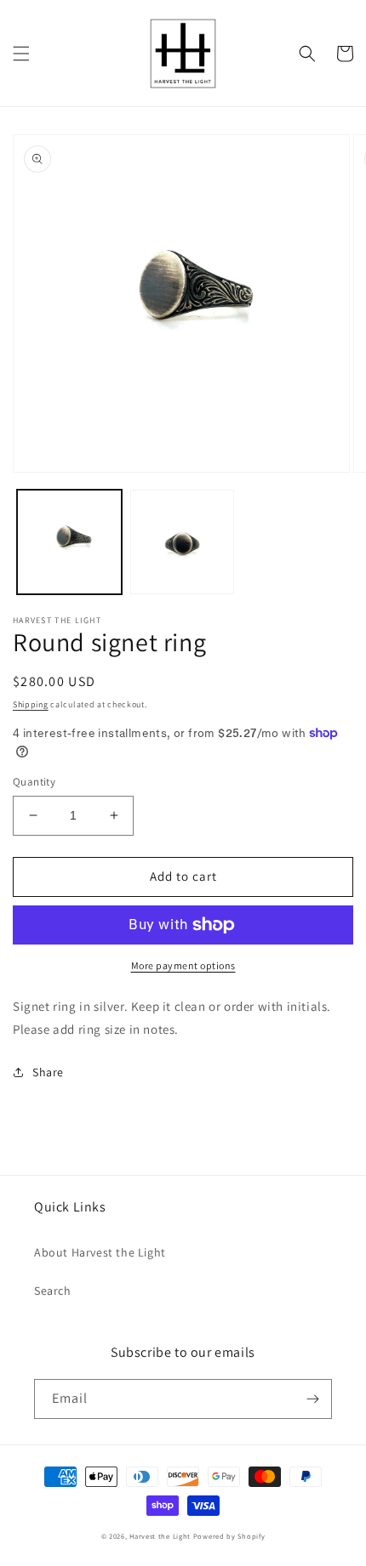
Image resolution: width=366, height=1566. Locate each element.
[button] (21, 53)
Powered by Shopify (229, 1535)
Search (52, 1290)
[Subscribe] (312, 1399)
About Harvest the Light (100, 1252)
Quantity (34, 781)
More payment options (183, 965)
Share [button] (48, 1072)
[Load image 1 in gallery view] (69, 542)
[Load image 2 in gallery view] (182, 542)
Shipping (31, 704)
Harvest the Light (160, 1535)
